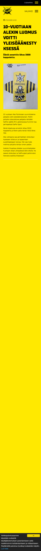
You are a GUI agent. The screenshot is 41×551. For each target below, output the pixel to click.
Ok (33, 535)
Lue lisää (4, 548)
